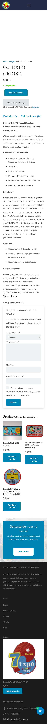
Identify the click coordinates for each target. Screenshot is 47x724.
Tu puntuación (13, 332)
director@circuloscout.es (17, 719)
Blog (5, 627)
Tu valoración (12, 341)
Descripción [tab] (10, 116)
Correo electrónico (14, 376)
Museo (6, 616)
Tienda (6, 622)
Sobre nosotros (9, 610)
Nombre (10, 365)
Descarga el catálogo (16, 102)
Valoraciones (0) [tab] (31, 116)
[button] (29, 5)
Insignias (12, 61)
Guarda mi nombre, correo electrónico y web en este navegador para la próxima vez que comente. (23, 392)
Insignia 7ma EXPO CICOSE (15, 682)
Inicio (5, 61)
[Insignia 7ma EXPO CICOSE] (23, 659)
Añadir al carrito (16, 92)
